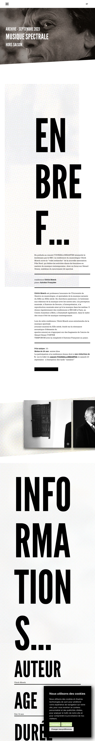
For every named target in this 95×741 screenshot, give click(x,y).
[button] (87, 4)
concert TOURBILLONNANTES (63, 356)
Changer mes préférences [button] (61, 729)
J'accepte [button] (55, 724)
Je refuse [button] (66, 724)
